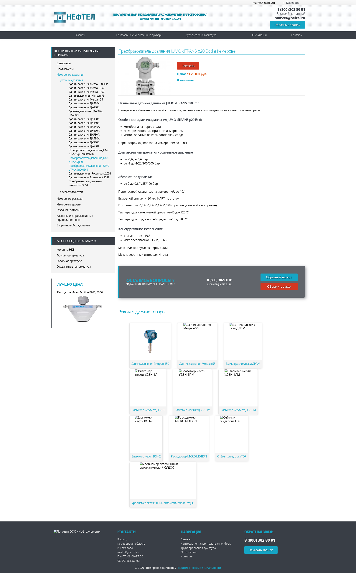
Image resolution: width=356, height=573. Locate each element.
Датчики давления (71, 80)
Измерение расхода (69, 199)
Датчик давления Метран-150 (86, 88)
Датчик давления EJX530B (84, 142)
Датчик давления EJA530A (84, 138)
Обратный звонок (287, 25)
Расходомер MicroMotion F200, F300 (80, 292)
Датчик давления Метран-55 (86, 99)
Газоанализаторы (68, 210)
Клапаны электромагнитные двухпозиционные (75, 218)
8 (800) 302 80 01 (291, 9)
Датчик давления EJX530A (84, 134)
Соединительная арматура (74, 266)
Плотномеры (65, 69)
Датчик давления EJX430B (84, 107)
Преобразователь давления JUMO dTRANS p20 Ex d (89, 167)
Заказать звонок (261, 550)
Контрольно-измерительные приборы (139, 35)
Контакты (296, 35)
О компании (259, 35)
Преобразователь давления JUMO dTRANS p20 (89, 160)
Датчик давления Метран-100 (86, 91)
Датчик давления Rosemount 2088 (89, 177)
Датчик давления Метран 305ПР (88, 84)
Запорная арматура (69, 261)
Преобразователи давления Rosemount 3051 (85, 183)
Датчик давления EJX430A (84, 130)
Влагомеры (64, 63)
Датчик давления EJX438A (84, 119)
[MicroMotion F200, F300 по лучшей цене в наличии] (83, 309)
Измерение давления (70, 75)
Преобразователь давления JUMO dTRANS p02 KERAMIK (89, 152)
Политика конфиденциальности (199, 567)
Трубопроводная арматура (200, 35)
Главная (80, 35)
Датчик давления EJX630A (84, 146)
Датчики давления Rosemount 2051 (90, 173)
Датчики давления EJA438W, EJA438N (86, 113)
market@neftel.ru (264, 2)
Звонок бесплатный (291, 14)
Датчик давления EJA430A (84, 103)
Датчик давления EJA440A (84, 127)
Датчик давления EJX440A (84, 123)
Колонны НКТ (65, 250)
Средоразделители (71, 192)
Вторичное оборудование (73, 225)
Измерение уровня (69, 204)
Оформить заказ (279, 286)
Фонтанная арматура (70, 255)
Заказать (188, 66)
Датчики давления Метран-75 (87, 95)
